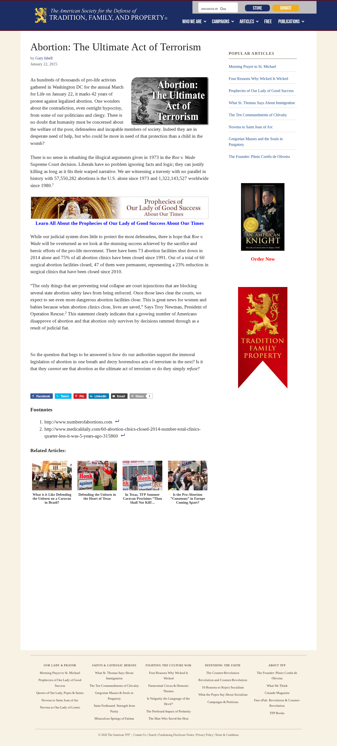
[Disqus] (119, 576)
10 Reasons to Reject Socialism (223, 687)
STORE (257, 8)
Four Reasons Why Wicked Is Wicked (258, 79)
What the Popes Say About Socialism (222, 694)
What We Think (277, 686)
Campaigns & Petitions (222, 702)
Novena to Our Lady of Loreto (60, 707)
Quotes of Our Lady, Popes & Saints (60, 693)
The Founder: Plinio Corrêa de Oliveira (259, 156)
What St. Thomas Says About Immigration (262, 103)
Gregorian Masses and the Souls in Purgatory (256, 141)
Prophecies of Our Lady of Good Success (261, 91)
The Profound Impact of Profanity (168, 711)
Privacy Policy (204, 735)
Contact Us (140, 735)
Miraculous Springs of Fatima (114, 718)
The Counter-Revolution (222, 673)
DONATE (285, 8)
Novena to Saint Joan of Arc (251, 127)
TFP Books (277, 713)
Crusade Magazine (277, 693)
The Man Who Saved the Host (168, 718)
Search (152, 735)
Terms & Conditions (227, 735)
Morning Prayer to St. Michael (252, 66)
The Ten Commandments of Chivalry (258, 115)
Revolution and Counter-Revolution (222, 680)
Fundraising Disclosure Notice (176, 735)
